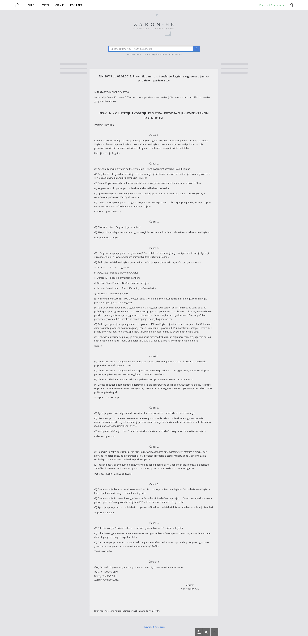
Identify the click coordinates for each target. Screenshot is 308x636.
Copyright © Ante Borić (154, 626)
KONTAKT (76, 5)
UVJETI (45, 5)
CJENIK (59, 5)
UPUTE (30, 5)
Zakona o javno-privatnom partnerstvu (147, 97)
